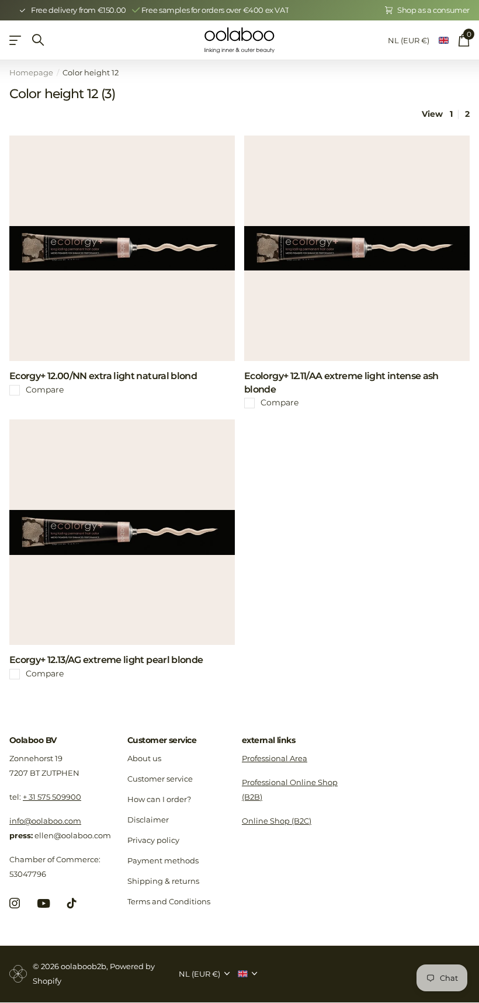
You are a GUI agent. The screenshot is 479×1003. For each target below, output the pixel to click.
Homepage (31, 72)
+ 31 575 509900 (52, 796)
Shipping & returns (163, 881)
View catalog (16, 40)
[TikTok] (72, 903)
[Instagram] (14, 903)
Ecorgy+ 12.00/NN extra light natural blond (103, 375)
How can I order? (159, 799)
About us (144, 758)
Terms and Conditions (168, 901)
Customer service (161, 740)
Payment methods (163, 860)
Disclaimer (148, 819)
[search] (38, 40)
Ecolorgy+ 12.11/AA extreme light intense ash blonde (341, 382)
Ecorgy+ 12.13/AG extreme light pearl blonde (106, 659)
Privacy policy (153, 840)
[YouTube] (43, 903)
